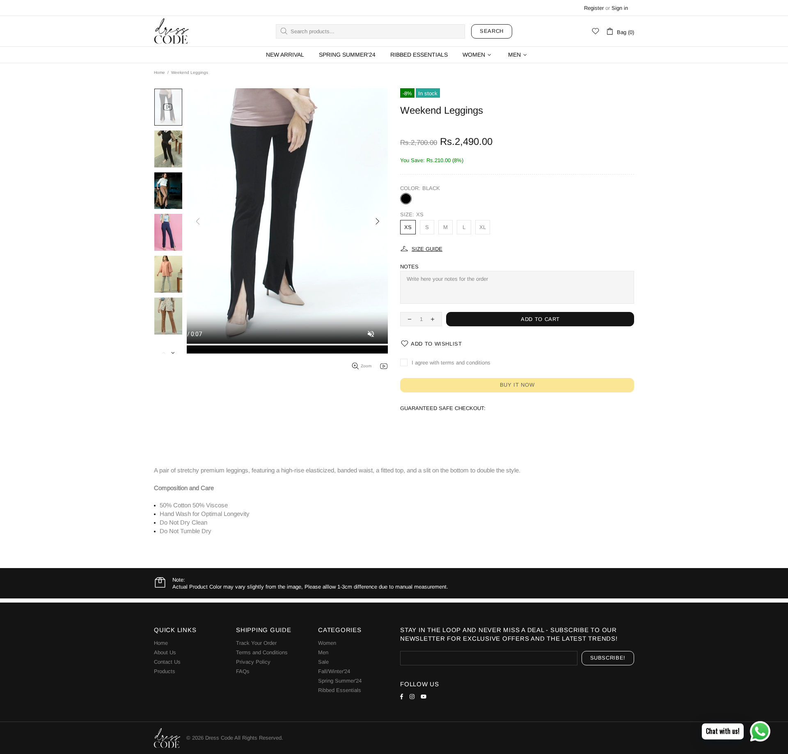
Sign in (620, 8)
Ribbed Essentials (339, 690)
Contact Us (167, 662)
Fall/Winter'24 (334, 671)
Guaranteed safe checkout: (443, 408)
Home (159, 72)
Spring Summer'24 (340, 681)
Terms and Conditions (262, 652)
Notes (409, 267)
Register (594, 8)
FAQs (243, 671)
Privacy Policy (253, 662)
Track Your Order (256, 643)
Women (327, 643)
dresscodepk (171, 31)
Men (323, 652)
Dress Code (219, 738)
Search (492, 31)
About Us (165, 652)
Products (164, 671)
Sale (323, 662)
